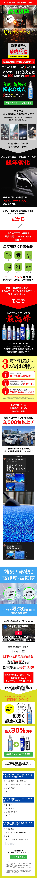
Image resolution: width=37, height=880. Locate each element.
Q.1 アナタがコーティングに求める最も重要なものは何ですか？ (17, 776)
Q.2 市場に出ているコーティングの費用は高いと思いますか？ (17, 800)
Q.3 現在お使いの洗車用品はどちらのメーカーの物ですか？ (17, 824)
